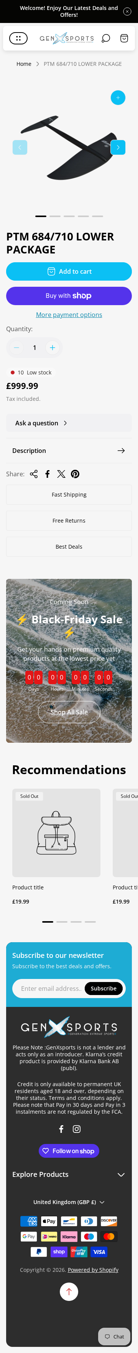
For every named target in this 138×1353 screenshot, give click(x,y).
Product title (28, 887)
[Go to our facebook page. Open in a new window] (61, 1129)
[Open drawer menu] (18, 38)
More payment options (69, 314)
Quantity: (19, 329)
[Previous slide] (20, 147)
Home (23, 63)
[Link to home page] (69, 1027)
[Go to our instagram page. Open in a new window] (76, 1129)
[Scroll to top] (69, 1292)
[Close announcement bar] (127, 11)
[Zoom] (118, 97)
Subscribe (104, 988)
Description (29, 450)
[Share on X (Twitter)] (61, 474)
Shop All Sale (69, 712)
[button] (40, 216)
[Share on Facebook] (47, 474)
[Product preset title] (56, 833)
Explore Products (40, 1174)
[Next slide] (118, 147)
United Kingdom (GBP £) (64, 1202)
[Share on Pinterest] (75, 474)
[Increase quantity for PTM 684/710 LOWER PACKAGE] (52, 347)
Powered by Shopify (93, 1269)
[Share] (33, 474)
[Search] (105, 38)
